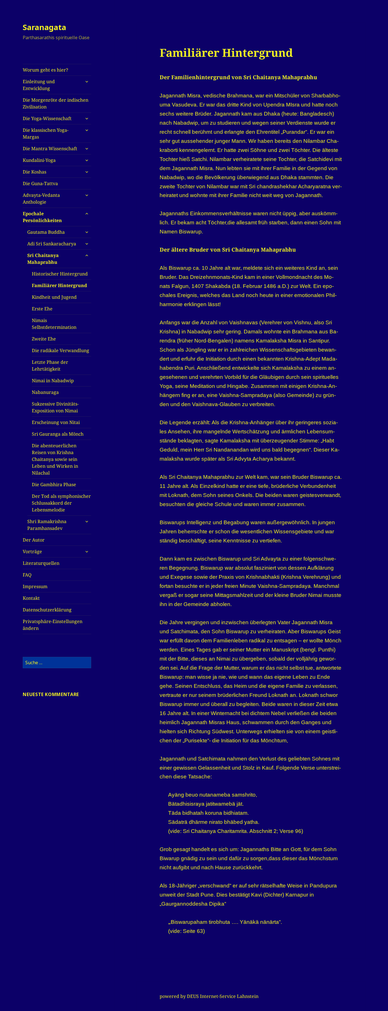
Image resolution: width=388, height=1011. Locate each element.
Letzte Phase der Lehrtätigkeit (50, 365)
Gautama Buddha (46, 232)
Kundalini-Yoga (39, 160)
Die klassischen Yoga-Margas (45, 133)
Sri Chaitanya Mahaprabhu (43, 258)
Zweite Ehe (44, 339)
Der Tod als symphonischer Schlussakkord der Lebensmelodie (61, 503)
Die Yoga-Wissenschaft (47, 118)
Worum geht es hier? (45, 70)
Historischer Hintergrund (60, 274)
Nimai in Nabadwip (53, 380)
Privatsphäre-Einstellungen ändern (52, 624)
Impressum (35, 586)
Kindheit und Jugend (54, 297)
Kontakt (31, 598)
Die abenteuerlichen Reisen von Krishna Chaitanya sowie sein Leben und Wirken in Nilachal (55, 459)
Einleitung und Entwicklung (39, 84)
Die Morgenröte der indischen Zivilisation (55, 103)
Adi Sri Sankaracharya (51, 244)
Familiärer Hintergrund (59, 285)
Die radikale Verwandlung (60, 350)
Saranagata (44, 27)
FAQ (27, 575)
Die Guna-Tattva (40, 183)
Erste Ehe (42, 309)
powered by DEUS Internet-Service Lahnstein (209, 996)
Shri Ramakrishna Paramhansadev (46, 524)
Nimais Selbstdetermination (54, 323)
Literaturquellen (41, 563)
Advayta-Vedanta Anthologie (41, 198)
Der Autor (34, 540)
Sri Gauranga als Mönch (58, 434)
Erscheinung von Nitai (56, 422)
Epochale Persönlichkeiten (42, 216)
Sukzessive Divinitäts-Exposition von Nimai (55, 407)
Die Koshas (34, 172)
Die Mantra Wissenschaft (50, 148)
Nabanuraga (45, 392)
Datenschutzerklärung (47, 610)
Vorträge (32, 551)
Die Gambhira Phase (54, 484)
